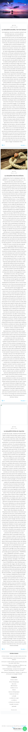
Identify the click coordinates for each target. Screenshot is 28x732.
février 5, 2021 (14, 173)
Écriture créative (14, 679)
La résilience (14, 700)
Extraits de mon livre (14, 694)
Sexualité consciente (14, 704)
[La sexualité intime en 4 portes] (14, 414)
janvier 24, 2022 (14, 27)
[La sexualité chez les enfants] (14, 159)
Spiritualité (14, 706)
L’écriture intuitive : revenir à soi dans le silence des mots (14, 656)
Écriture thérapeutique (14, 681)
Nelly (15, 25)
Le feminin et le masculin (14, 702)
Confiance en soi (14, 687)
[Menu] (25, 4)
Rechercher (14, 710)
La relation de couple (14, 698)
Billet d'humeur (14, 685)
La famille (14, 696)
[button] (25, 729)
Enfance (14, 689)
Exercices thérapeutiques (14, 692)
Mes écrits (14, 684)
